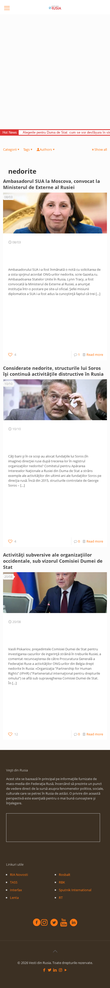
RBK (62, 882)
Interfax (16, 890)
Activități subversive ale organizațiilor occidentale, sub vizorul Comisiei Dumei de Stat (53, 561)
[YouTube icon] (66, 969)
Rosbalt (64, 874)
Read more (94, 354)
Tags (26, 149)
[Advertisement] (55, 72)
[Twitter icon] (50, 969)
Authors (46, 149)
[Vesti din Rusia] (55, 7)
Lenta (14, 897)
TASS (13, 882)
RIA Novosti (19, 874)
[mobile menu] (7, 7)
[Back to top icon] (55, 951)
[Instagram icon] (60, 969)
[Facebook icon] (44, 969)
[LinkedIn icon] (55, 969)
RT (61, 897)
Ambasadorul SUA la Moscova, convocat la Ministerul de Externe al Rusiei (51, 184)
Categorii (10, 149)
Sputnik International (75, 890)
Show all (100, 149)
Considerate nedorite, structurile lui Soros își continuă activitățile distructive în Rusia (53, 371)
